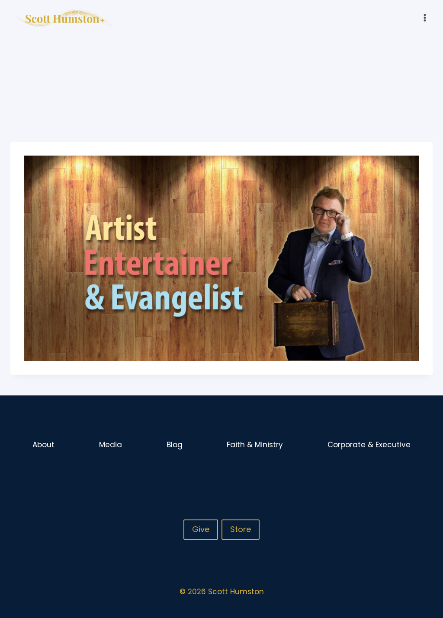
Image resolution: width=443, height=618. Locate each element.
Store (240, 529)
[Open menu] (425, 17)
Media (110, 445)
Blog (175, 445)
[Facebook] (391, 473)
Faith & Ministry (255, 445)
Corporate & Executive (369, 445)
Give (200, 529)
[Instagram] (408, 473)
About (43, 445)
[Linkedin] (425, 473)
